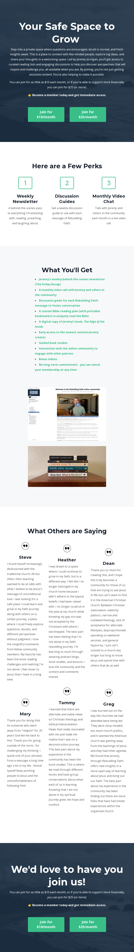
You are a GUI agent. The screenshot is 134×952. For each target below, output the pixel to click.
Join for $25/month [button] (88, 114)
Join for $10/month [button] (46, 114)
